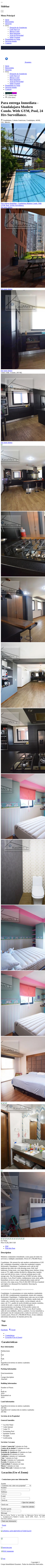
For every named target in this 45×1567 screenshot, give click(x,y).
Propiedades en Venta (12, 39)
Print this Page (10, 1248)
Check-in (4, 1500)
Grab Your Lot (15, 29)
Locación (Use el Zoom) (13, 1337)
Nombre (4, 1488)
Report (14, 93)
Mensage (4, 1513)
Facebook (4, 1330)
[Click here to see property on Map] (2, 445)
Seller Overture (15, 37)
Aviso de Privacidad (16, 35)
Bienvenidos (9, 22)
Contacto (8, 43)
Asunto (3, 1484)
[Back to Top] (2, 1527)
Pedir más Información (9, 1521)
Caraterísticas (9, 1335)
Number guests (6, 1509)
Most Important (15, 33)
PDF (7, 1246)
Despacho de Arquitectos (18, 27)
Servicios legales (11, 41)
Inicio (7, 20)
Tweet (13, 1330)
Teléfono (4, 1492)
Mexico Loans (15, 31)
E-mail (3, 1496)
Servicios (8, 24)
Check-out (4, 1505)
